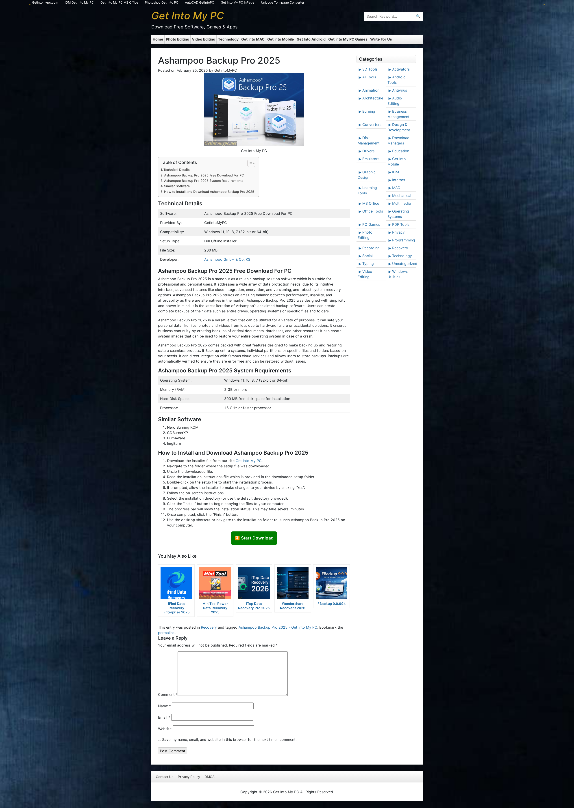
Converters (371, 124)
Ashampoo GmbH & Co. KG (227, 259)
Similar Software (177, 186)
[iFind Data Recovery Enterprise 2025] (176, 583)
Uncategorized (403, 263)
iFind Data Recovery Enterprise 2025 (176, 608)
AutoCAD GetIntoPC (199, 2)
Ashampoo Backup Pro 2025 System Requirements (203, 181)
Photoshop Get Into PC (161, 2)
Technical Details (176, 170)
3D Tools (370, 69)
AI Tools (369, 77)
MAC (396, 187)
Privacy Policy (189, 777)
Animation (370, 90)
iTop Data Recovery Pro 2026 (254, 606)
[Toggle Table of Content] (249, 163)
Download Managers (398, 140)
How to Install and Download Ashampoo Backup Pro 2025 (209, 191)
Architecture (372, 98)
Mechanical (401, 195)
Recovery (209, 627)
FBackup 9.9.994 (331, 604)
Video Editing (203, 39)
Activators (401, 69)
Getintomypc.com (45, 2)
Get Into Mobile (280, 39)
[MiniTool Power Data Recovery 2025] (215, 583)
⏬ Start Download (254, 538)
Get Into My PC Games (347, 39)
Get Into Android (311, 39)
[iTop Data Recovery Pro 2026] (254, 583)
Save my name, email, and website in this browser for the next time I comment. (229, 739)
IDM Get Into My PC (79, 2)
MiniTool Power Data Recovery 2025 (215, 608)
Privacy (398, 232)
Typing (368, 263)
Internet (398, 180)
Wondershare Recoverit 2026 (292, 606)
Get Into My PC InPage (237, 2)
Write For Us (381, 39)
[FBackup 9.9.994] (331, 583)
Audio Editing (394, 101)
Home (158, 39)
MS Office (370, 203)
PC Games (371, 224)
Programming (403, 240)
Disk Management (369, 140)
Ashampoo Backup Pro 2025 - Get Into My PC (278, 627)
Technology (228, 39)
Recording (371, 248)
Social (367, 256)
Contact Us (164, 777)
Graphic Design (367, 175)
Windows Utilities (397, 274)
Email (164, 717)
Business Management (398, 114)
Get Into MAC (253, 39)
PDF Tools (400, 224)
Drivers (368, 151)
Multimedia (401, 203)
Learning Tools (367, 190)
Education (400, 151)
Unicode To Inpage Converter (282, 2)
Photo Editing (177, 39)
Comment (168, 694)
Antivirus (399, 90)
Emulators (370, 159)
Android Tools (396, 80)
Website (165, 728)
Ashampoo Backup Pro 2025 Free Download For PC (204, 175)
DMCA (209, 777)
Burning (368, 111)
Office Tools (372, 211)
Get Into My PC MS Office (119, 2)
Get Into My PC (249, 460)
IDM (395, 172)
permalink (166, 632)
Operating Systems (398, 214)
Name (164, 706)
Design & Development (398, 127)
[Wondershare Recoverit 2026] (293, 583)
